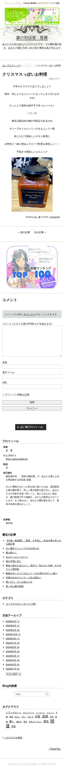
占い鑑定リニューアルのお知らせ (22, 548)
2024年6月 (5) (12, 647)
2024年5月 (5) (12, 651)
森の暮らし (11, 552)
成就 (45, 716)
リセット (50, 712)
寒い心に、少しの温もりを (19, 581)
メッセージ (40, 712)
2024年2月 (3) (12, 664)
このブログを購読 (13, 737)
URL (4, 382)
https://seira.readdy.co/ (17, 458)
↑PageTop (54, 748)
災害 (52, 716)
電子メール (8, 372)
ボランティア (28, 712)
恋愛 (37, 716)
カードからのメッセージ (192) (21, 603)
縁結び (19, 721)
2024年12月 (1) (13, 634)
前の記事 (25, 232)
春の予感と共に (13, 561)
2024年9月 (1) (12, 638)
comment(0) (55, 216)
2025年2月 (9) (12, 630)
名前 (4, 362)
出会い (17, 716)
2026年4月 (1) (12, 621)
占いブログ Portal (28, 763)
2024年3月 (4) (12, 660)
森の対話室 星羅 (32, 37)
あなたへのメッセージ (17, 556)
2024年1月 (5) (12, 668)
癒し (12, 721)
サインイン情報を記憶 (17, 394)
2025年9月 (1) (12, 625)
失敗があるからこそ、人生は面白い (23, 577)
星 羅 (37, 216)
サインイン (29, 314)
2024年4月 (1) (12, 655)
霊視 (13, 726)
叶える (30, 716)
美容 (25, 721)
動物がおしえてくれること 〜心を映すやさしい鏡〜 (32, 573)
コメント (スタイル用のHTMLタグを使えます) (27, 323)
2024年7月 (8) (12, 642)
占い (24, 716)
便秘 (11, 716)
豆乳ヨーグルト (35, 721)
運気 (46, 721)
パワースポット (13, 712)
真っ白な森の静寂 (15, 586)
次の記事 (39, 232)
